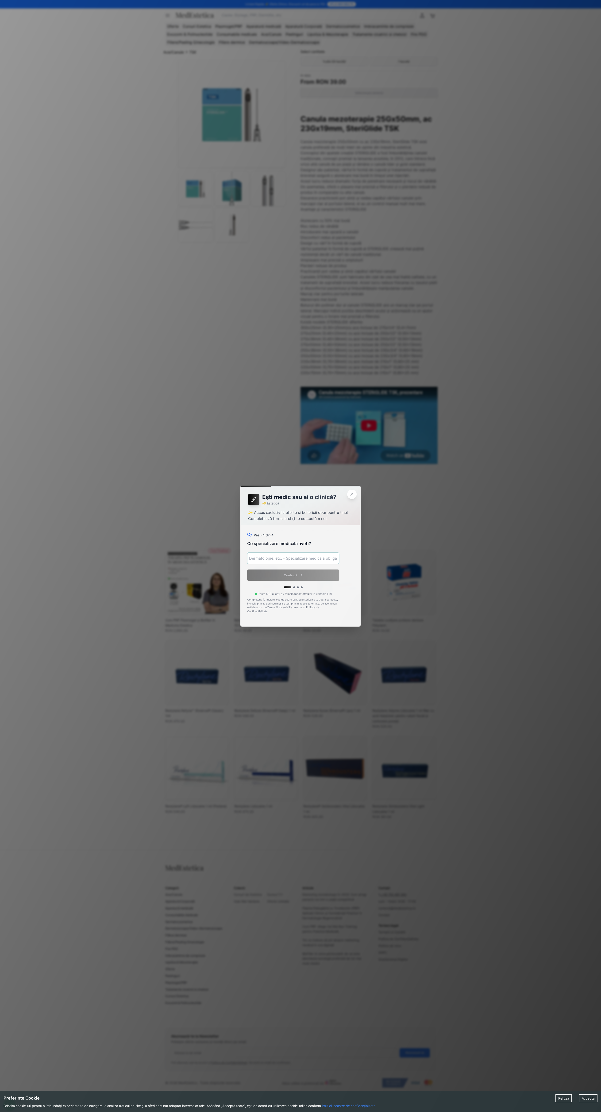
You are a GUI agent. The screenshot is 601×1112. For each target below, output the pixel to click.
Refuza (563, 1098)
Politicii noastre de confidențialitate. (349, 1106)
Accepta (588, 1098)
